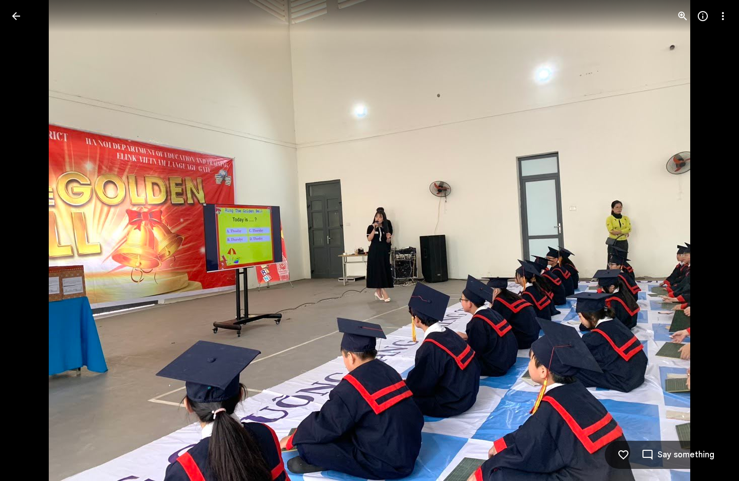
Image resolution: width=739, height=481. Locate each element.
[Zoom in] (683, 16)
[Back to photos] (16, 16)
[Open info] (703, 16)
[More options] (723, 16)
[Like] (623, 455)
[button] (711, 240)
